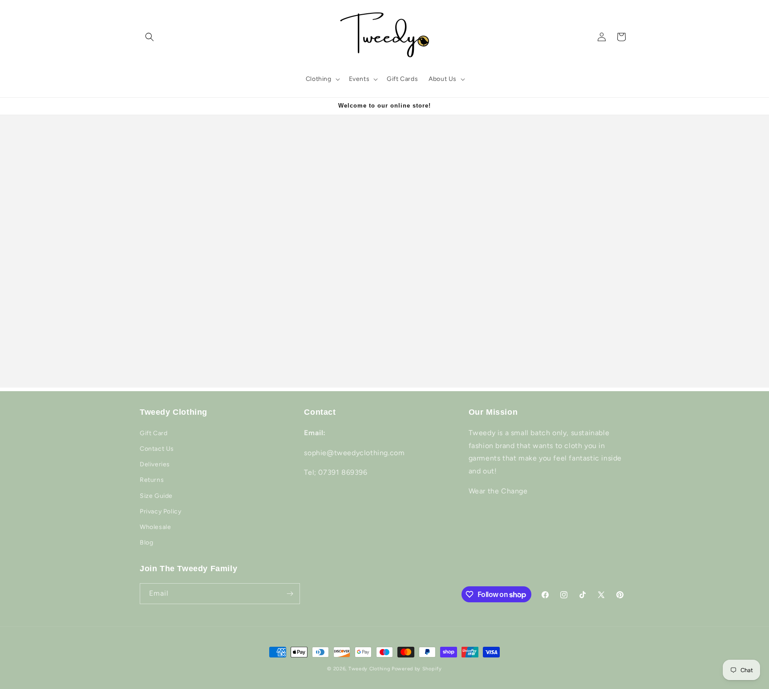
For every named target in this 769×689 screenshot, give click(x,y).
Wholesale (155, 527)
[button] (149, 37)
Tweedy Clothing (369, 669)
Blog (146, 542)
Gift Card (153, 433)
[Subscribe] (290, 593)
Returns (152, 480)
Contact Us (157, 449)
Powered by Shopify (417, 669)
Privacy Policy (160, 511)
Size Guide (156, 496)
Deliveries (155, 464)
